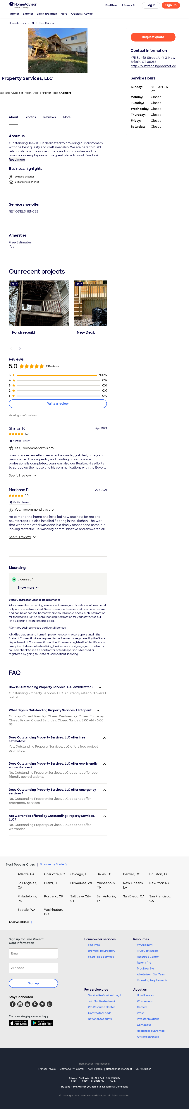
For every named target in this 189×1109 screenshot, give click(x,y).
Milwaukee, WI (81, 883)
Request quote (153, 37)
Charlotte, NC (54, 874)
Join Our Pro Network (102, 1001)
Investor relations (148, 1019)
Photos (30, 117)
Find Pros (94, 945)
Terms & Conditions (117, 1086)
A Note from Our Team (151, 974)
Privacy (73, 1079)
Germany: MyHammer (72, 1069)
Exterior (28, 13)
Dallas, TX (104, 874)
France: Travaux (47, 1069)
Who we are (144, 1001)
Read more (17, 160)
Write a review (58, 404)
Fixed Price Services (101, 956)
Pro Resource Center (101, 1007)
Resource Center (148, 956)
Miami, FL (51, 883)
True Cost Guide (147, 950)
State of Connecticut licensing (58, 654)
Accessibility (113, 1080)
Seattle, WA (26, 910)
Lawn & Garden (47, 13)
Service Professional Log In (105, 995)
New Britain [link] (46, 23)
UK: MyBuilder (143, 1069)
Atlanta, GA (26, 874)
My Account (144, 945)
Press (140, 1013)
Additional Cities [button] (19, 922)
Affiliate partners (148, 1036)
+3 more (66, 92)
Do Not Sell (97, 1079)
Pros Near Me (145, 968)
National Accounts (100, 1019)
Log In (151, 5)
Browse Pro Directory (101, 950)
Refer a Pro (144, 962)
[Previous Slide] (11, 349)
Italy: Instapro (95, 1069)
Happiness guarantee (151, 1030)
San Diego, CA (134, 896)
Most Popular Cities (20, 864)
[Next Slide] (20, 349)
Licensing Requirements (152, 980)
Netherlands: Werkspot (119, 1069)
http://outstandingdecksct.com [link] (155, 66)
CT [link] (32, 23)
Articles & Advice (82, 13)
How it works (145, 995)
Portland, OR (53, 896)
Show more (26, 588)
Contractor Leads (99, 1013)
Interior (14, 13)
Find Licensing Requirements (27, 620)
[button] (39, 311)
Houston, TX (158, 874)
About (13, 117)
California (84, 1079)
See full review (20, 475)
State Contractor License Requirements (34, 600)
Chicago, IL (78, 874)
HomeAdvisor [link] (17, 23)
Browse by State (52, 864)
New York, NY (159, 883)
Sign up (33, 983)
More (64, 13)
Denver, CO (131, 874)
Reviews (49, 117)
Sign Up (171, 5)
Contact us (144, 1025)
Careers (142, 1007)
